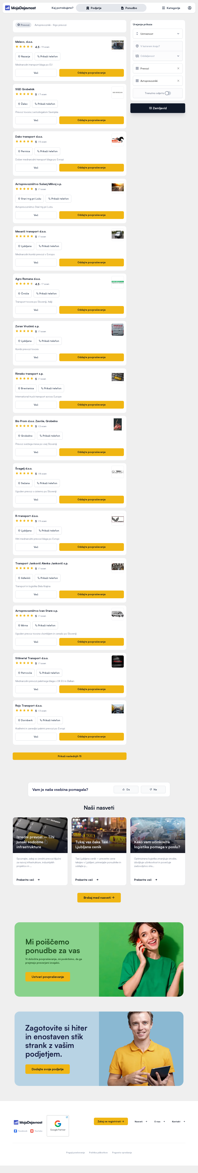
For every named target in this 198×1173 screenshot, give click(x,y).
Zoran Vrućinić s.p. (27, 326)
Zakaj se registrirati (110, 1121)
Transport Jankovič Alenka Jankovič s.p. (41, 563)
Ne (155, 789)
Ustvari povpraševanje (48, 977)
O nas (157, 1121)
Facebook (22, 1131)
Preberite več (25, 879)
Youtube (38, 1131)
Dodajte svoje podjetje (48, 1069)
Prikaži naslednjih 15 (70, 756)
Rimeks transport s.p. (29, 373)
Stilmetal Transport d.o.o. (31, 658)
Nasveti (138, 1121)
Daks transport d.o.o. (29, 136)
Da (128, 789)
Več (36, 72)
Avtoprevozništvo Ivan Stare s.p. (36, 610)
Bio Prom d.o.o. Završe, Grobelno (36, 421)
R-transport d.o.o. (26, 516)
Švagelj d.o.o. (23, 468)
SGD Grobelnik (24, 89)
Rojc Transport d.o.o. (28, 705)
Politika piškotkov (98, 1152)
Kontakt (176, 1121)
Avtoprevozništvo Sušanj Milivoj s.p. (38, 184)
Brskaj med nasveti (98, 898)
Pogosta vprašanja (122, 1152)
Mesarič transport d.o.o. (30, 231)
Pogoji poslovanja (75, 1152)
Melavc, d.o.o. (24, 41)
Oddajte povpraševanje (91, 72)
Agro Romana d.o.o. (28, 278)
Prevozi (25, 24)
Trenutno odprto (155, 93)
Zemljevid (159, 108)
